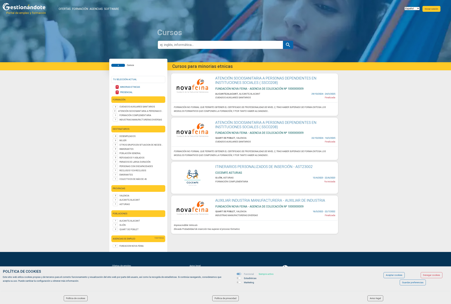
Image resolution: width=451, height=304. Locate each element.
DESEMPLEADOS (127, 136)
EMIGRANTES (126, 175)
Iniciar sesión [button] (431, 9)
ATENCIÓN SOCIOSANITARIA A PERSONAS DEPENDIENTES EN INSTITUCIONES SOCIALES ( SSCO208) (265, 80)
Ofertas (65, 9)
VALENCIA (124, 195)
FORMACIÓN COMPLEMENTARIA (135, 115)
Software (111, 9)
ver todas (159, 238)
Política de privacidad (225, 298)
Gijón (122, 225)
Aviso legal (195, 265)
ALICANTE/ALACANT (129, 200)
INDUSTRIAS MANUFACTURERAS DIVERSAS (140, 120)
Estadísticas (250, 278)
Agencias (96, 9)
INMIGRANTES (126, 149)
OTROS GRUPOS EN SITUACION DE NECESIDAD (141, 145)
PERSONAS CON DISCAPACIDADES (136, 166)
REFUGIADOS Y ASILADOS (131, 157)
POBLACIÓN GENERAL (130, 153)
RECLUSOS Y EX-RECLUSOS (132, 170)
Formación (80, 9)
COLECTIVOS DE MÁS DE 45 (133, 179)
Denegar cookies (431, 275)
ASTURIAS (124, 204)
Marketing (249, 282)
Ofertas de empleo (121, 265)
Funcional (249, 274)
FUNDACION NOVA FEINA (131, 246)
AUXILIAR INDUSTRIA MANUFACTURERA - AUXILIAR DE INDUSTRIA (270, 200)
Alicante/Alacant (129, 221)
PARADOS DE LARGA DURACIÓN (134, 162)
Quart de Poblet (129, 229)
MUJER (122, 140)
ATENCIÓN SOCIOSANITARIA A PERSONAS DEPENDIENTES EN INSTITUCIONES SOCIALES (141, 111)
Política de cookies (75, 298)
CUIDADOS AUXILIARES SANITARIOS (137, 106)
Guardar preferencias (413, 282)
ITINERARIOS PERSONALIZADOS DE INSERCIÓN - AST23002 (264, 167)
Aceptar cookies (394, 275)
